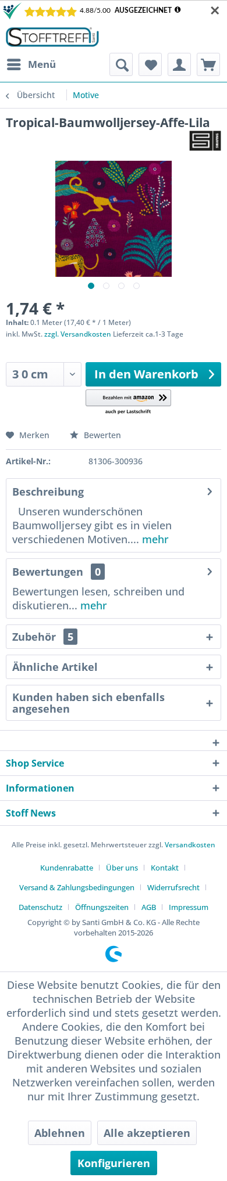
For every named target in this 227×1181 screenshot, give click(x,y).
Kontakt (165, 867)
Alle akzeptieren (147, 1133)
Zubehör (42, 637)
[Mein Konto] (179, 64)
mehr (154, 539)
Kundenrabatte (66, 867)
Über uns (122, 867)
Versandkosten (190, 845)
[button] (128, 402)
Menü (42, 64)
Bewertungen (47, 572)
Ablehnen (59, 1133)
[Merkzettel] (150, 64)
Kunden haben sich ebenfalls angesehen (88, 703)
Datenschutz (40, 907)
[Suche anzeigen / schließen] (121, 64)
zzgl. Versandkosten (77, 334)
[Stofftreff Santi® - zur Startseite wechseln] (52, 37)
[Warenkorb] (208, 64)
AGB (148, 907)
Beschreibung (48, 492)
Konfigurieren (113, 1163)
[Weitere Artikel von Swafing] (205, 141)
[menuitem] (31, 64)
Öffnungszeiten (102, 907)
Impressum (188, 907)
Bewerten (101, 434)
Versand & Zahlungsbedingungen (76, 887)
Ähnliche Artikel (55, 667)
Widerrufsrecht (173, 887)
